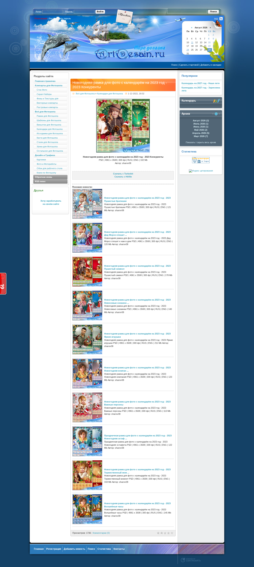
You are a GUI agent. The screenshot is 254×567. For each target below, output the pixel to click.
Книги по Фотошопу (45, 172)
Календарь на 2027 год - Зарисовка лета (201, 89)
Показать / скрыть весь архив (201, 142)
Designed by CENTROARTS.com (191, 560)
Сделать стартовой (189, 65)
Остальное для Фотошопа (49, 151)
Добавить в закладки (210, 65)
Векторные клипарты (46, 103)
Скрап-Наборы (43, 94)
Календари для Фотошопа (49, 129)
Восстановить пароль (60, 18)
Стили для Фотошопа (46, 142)
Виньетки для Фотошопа (48, 125)
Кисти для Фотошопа (46, 138)
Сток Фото (41, 90)
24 (188, 50)
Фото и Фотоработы (45, 164)
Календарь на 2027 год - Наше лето (201, 83)
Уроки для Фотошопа (46, 146)
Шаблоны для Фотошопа (48, 120)
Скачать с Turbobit (123, 173)
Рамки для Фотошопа (46, 116)
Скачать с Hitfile (123, 176)
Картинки (40, 159)
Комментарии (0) (101, 533)
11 (192, 42)
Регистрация (41, 18)
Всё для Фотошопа (85, 93)
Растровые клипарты (46, 107)
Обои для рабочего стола (48, 168)
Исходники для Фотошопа (49, 133)
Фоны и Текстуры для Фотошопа (45, 99)
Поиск (174, 65)
